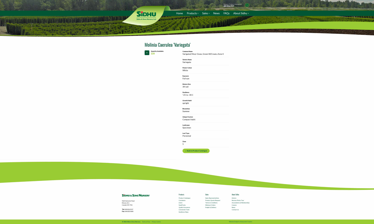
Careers (234, 205)
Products (192, 13)
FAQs (226, 13)
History (234, 198)
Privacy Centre (156, 222)
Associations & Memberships (241, 203)
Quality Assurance (184, 207)
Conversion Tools (184, 209)
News (216, 13)
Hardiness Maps (183, 212)
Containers (182, 200)
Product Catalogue (184, 198)
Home (179, 13)
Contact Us (235, 209)
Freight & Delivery (210, 207)
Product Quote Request (212, 200)
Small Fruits (182, 205)
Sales (205, 13)
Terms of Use (146, 222)
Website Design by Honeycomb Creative (240, 221)
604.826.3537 (229, 6)
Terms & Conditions (211, 203)
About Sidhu (240, 13)
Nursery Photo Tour (238, 200)
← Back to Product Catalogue (196, 151)
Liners (180, 203)
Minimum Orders (210, 205)
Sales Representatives (212, 198)
